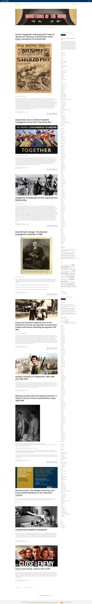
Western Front (64, 286)
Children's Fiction (63, 60)
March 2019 (62, 203)
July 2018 (62, 212)
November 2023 (63, 143)
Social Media (69, 281)
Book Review (70, 265)
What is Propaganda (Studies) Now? (65, 122)
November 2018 (63, 208)
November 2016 (63, 238)
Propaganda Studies (64, 279)
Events (29, 4)
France (69, 273)
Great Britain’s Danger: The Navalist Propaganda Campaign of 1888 (31, 233)
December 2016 (63, 236)
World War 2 (62, 515)
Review (68, 279)
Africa (61, 265)
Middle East (62, 92)
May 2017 (62, 428)
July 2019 (62, 199)
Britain (62, 59)
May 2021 (62, 173)
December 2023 (63, 339)
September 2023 (63, 146)
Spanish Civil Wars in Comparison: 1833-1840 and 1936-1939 (36, 363)
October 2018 (63, 209)
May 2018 (62, 215)
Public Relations (63, 106)
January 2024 (62, 140)
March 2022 (62, 162)
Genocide (62, 76)
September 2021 (63, 169)
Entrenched (67, 319)
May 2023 (62, 147)
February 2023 (63, 150)
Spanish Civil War (65, 283)
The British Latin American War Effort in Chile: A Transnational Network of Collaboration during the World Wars (68, 258)
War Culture (72, 285)
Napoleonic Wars (63, 98)
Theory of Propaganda (68, 284)
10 (24, 587)
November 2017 (63, 223)
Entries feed (62, 524)
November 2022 (63, 352)
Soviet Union (73, 281)
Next (31, 587)
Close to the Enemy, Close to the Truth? (36, 556)
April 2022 (62, 160)
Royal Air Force (63, 112)
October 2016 (63, 239)
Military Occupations (63, 96)
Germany (72, 273)
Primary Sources (63, 105)
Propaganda (71, 277)
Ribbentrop (37, 219)
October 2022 (63, 156)
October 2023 (63, 342)
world (51, 214)
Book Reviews (63, 449)
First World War (63, 75)
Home (16, 4)
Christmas (62, 63)
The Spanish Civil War (64, 118)
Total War (62, 285)
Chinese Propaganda (64, 62)
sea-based (26, 215)
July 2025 (62, 134)
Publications (62, 108)
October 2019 (63, 196)
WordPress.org (63, 527)
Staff (22, 4)
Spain (61, 283)
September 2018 (63, 408)
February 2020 (63, 190)
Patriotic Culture (66, 277)
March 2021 (62, 176)
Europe (71, 271)
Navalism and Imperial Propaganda (65, 99)
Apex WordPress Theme (43, 595)
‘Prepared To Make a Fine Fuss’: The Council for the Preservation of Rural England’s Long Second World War (68, 255)
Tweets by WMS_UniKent (64, 293)
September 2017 (63, 226)
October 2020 (63, 182)
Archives (64, 265)
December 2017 (63, 222)
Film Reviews (62, 73)
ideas (24, 214)
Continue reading (19, 112)
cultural (28, 214)
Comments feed (63, 526)
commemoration (64, 269)
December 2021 (63, 362)
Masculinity (62, 86)
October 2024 (63, 139)
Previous (17, 587)
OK (61, 602)
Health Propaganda (63, 79)
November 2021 (63, 166)
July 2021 (62, 170)
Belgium (66, 265)
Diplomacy (66, 271)
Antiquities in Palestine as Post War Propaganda (69, 322)
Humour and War (63, 82)
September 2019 (63, 395)
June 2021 (62, 172)
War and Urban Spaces (64, 121)
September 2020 (63, 183)
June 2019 (62, 398)
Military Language (63, 95)
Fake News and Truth (63, 72)
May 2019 (62, 202)
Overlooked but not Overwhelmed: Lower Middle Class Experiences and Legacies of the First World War (68, 253)
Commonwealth (69, 269)
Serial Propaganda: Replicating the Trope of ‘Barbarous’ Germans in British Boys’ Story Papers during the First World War (34, 36)
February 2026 (63, 329)
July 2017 (62, 228)
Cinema (68, 268)
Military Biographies (63, 93)
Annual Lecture (63, 446)
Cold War (71, 268)
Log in (61, 523)
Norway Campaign (63, 102)
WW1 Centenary (63, 125)
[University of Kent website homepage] (5, 1)
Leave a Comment (26, 112)
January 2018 (62, 418)
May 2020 (62, 186)
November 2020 (63, 180)
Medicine (62, 89)
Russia (62, 505)
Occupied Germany (63, 103)
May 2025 (62, 136)
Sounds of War (63, 115)
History (62, 80)
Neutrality (62, 277)
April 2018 (62, 216)
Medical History (70, 274)
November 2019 (63, 195)
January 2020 (62, 192)
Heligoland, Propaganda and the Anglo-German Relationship (36, 184)
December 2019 (63, 193)
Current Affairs (63, 65)
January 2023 (62, 152)
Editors (19, 4)
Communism (74, 269)
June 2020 (62, 185)
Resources (62, 502)
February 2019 (63, 205)
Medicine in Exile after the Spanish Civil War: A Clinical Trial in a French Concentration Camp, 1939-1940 (36, 398)
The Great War (71, 283)
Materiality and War (63, 479)
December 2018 (63, 206)
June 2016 (62, 441)
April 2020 (62, 385)
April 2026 (62, 130)
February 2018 (63, 219)
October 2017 (63, 225)
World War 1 (69, 286)
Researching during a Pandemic (65, 109)
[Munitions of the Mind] (46, 24)
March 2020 (62, 189)
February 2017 (63, 235)
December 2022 (63, 153)
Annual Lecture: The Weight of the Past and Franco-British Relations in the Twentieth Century (36, 477)
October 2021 (63, 167)
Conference (62, 271)
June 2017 (62, 229)
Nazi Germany (70, 276)
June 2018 (62, 213)
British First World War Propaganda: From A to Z (67, 249)
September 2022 (63, 157)
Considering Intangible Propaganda (36, 516)
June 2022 (62, 159)
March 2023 (62, 149)
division (45, 214)
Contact (32, 4)
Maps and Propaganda (64, 85)
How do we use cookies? (53, 602)
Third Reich (73, 284)
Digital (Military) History (64, 66)
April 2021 (62, 372)
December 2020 (63, 179)
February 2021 (63, 375)
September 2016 (63, 241)
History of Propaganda (64, 274)
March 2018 (62, 218)
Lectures (62, 83)
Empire (62, 69)
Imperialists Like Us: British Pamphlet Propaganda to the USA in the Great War (33, 121)
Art (61, 56)
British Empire (72, 266)
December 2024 (63, 137)
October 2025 (63, 133)
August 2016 (62, 242)
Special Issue (62, 116)
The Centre (25, 4)
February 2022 (63, 163)
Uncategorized (63, 119)
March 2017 (62, 431)
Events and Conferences (64, 70)
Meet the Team (63, 482)
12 (28, 587)
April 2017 (62, 232)
